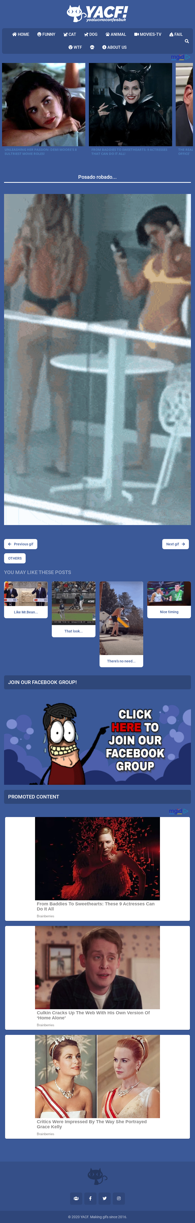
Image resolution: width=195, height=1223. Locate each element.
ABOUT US (116, 47)
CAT (72, 34)
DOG (93, 34)
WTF (77, 47)
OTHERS (15, 558)
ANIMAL (118, 34)
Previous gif (23, 544)
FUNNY (48, 34)
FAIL (178, 34)
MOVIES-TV (150, 34)
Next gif (173, 544)
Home (23, 34)
